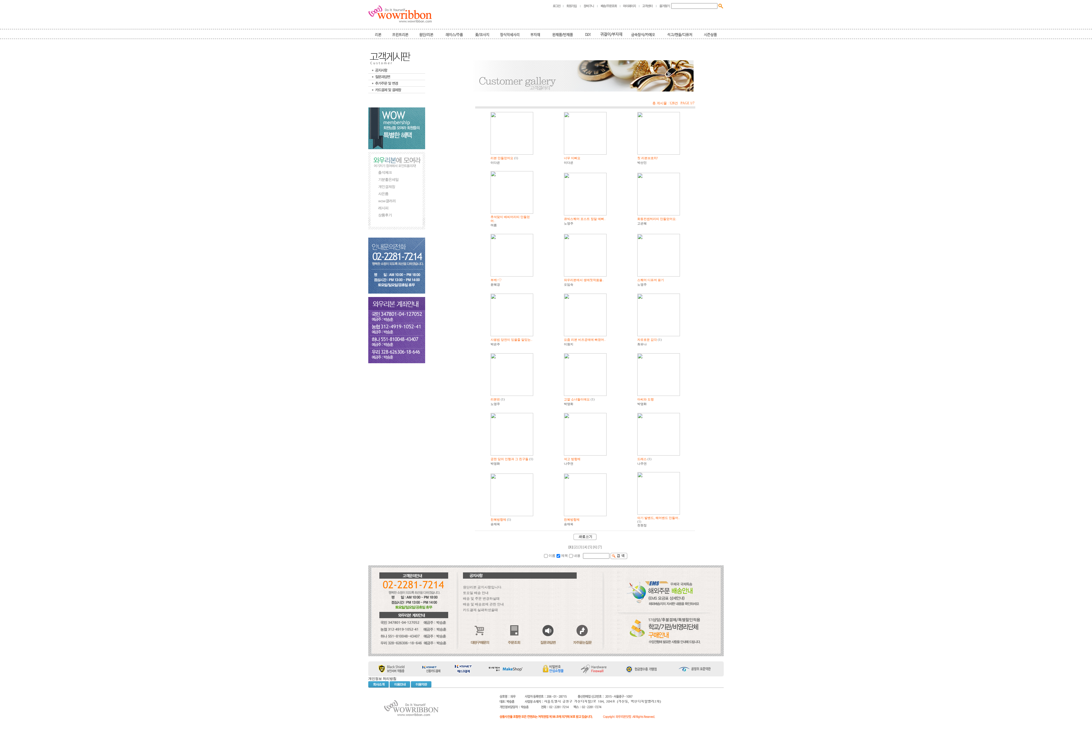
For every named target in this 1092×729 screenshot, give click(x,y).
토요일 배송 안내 (476, 593)
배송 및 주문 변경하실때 (481, 599)
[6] (595, 547)
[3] (580, 547)
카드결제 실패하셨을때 (480, 610)
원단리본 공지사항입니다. (482, 587)
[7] (600, 547)
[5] (590, 547)
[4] (585, 547)
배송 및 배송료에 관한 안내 (483, 604)
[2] (576, 547)
